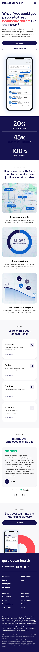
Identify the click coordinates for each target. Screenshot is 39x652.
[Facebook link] (25, 567)
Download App (8, 604)
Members (6, 576)
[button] (35, 3)
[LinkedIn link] (17, 567)
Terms (23, 607)
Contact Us (6, 597)
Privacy (23, 604)
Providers (6, 587)
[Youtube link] (21, 567)
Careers (5, 600)
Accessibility (25, 593)
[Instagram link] (29, 567)
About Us (5, 593)
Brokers (5, 580)
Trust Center (7, 607)
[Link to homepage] (12, 2)
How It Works (26, 576)
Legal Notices (26, 600)
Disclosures (25, 597)
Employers (6, 584)
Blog (22, 580)
